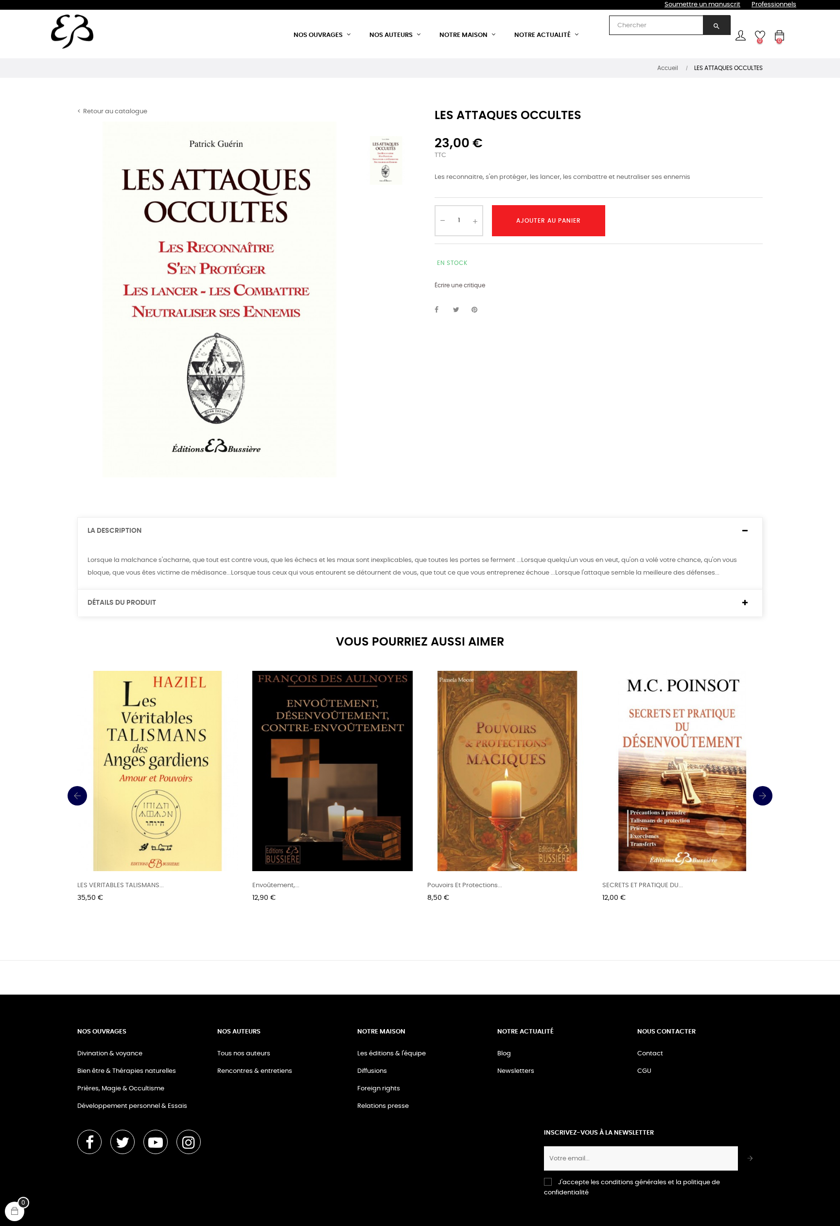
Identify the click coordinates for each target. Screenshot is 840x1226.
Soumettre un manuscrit (702, 4)
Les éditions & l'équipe (391, 1054)
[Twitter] (122, 1142)
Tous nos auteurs (243, 1054)
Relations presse (383, 1106)
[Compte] (740, 35)
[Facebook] (89, 1142)
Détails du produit (122, 602)
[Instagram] (188, 1142)
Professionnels (774, 4)
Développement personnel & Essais (132, 1106)
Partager (442, 310)
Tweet (460, 310)
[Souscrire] (750, 1158)
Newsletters (515, 1071)
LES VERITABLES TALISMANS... (120, 885)
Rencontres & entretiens (254, 1071)
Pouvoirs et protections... (464, 885)
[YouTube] (155, 1142)
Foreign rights (378, 1089)
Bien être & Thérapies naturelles (126, 1071)
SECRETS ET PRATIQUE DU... (642, 885)
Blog (504, 1054)
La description (114, 530)
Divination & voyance (109, 1054)
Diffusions (372, 1071)
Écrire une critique (460, 285)
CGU (644, 1071)
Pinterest (479, 310)
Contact (650, 1054)
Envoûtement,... (275, 885)
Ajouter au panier (548, 221)
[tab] (420, 531)
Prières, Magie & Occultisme (120, 1089)
